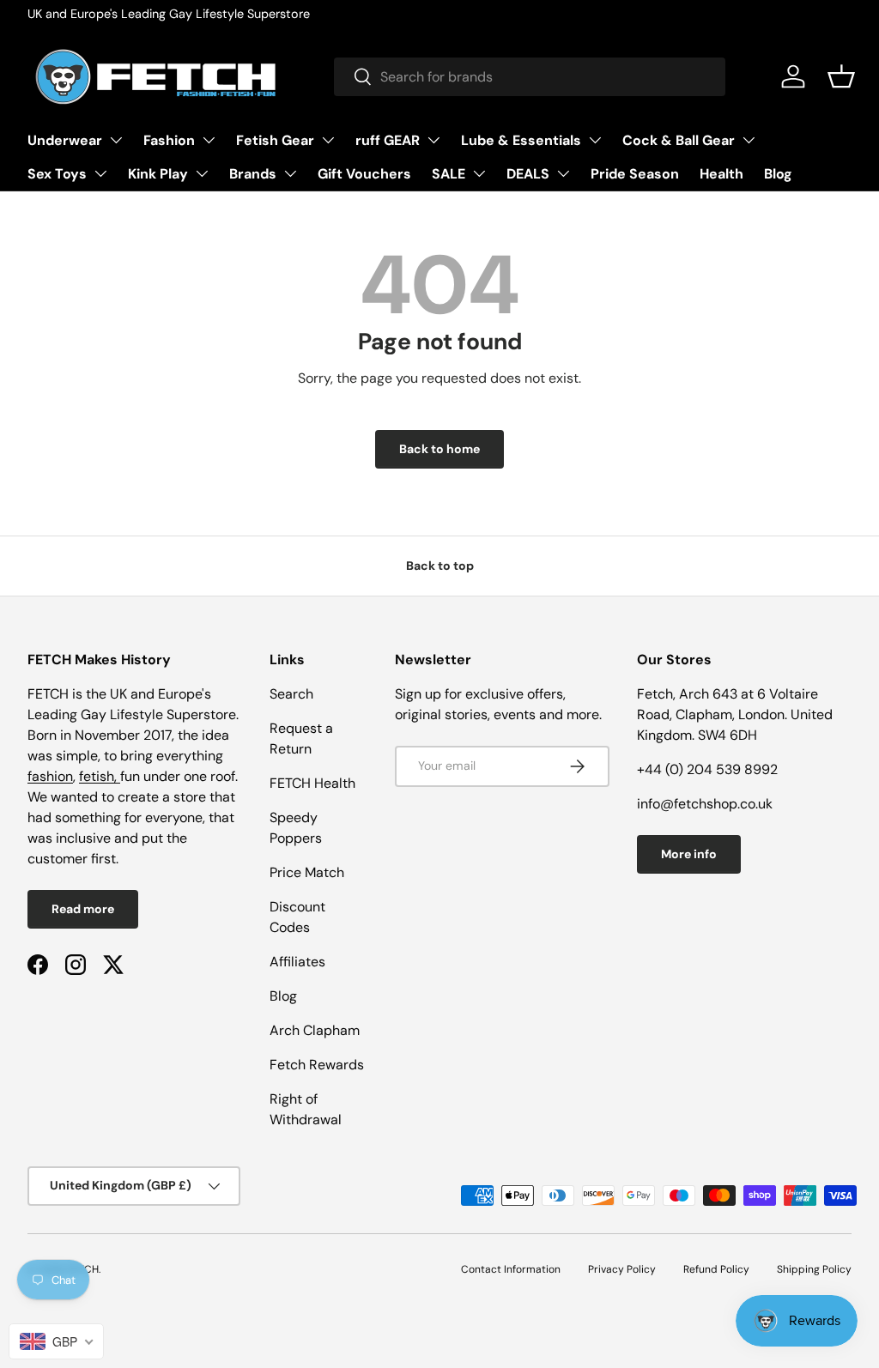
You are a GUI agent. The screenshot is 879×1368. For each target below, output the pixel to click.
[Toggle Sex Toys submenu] (100, 173)
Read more (83, 909)
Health (721, 174)
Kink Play (158, 174)
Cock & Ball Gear (678, 140)
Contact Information (511, 1269)
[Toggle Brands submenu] (290, 173)
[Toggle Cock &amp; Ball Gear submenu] (748, 140)
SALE (448, 174)
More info (689, 854)
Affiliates (297, 962)
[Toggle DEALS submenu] (563, 173)
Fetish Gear (275, 140)
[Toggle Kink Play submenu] (201, 173)
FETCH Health (312, 783)
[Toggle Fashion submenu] (208, 140)
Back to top (440, 565)
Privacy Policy (622, 1269)
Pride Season (635, 174)
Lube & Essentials (521, 140)
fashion (50, 776)
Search (291, 694)
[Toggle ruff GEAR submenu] (433, 140)
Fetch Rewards (317, 1065)
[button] (841, 76)
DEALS (527, 174)
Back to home (439, 449)
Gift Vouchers (364, 174)
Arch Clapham (315, 1030)
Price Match (307, 872)
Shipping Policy (814, 1269)
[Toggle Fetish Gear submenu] (328, 140)
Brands (252, 174)
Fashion (169, 140)
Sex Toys (57, 174)
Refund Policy (716, 1269)
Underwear (64, 140)
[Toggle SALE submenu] (479, 173)
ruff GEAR (387, 140)
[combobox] (529, 77)
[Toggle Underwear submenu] (116, 140)
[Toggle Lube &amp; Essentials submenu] (595, 140)
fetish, (99, 776)
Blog (778, 174)
